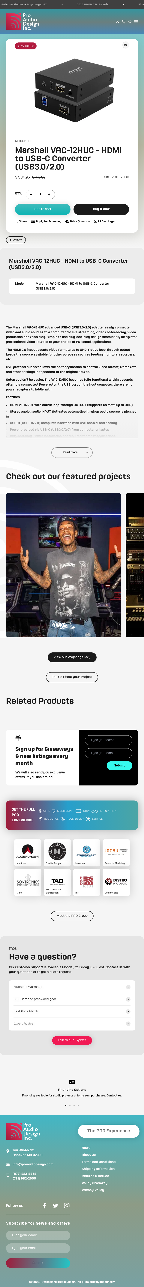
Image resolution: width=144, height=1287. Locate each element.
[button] (63, 565)
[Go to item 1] (65, 1105)
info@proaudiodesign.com (33, 1164)
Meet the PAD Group (72, 915)
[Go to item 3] (74, 1105)
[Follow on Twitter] (55, 1205)
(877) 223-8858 (24, 1173)
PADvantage (106, 221)
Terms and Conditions (99, 1162)
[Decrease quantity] (31, 194)
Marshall (23, 140)
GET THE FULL (23, 815)
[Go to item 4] (78, 1105)
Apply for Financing (49, 221)
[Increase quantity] (49, 194)
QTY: (18, 193)
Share (23, 221)
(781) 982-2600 (24, 1178)
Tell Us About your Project (72, 677)
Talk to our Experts (72, 1040)
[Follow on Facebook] (44, 1205)
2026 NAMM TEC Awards (80, 4)
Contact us (113, 1095)
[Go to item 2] (69, 1105)
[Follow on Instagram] (66, 1205)
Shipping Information (98, 1168)
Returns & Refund (95, 1176)
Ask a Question (80, 221)
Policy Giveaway (95, 1183)
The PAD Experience (108, 1131)
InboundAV (107, 1282)
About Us (89, 1154)
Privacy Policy (93, 1190)
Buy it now (101, 209)
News (86, 1147)
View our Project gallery (72, 657)
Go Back (17, 240)
